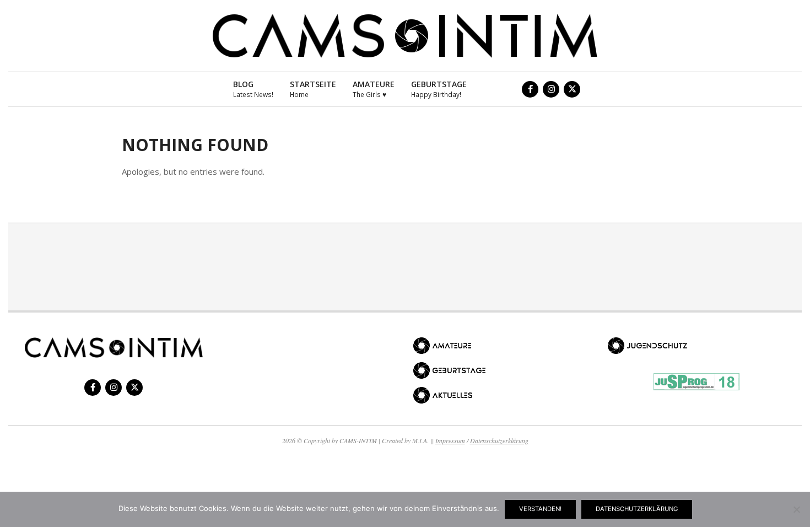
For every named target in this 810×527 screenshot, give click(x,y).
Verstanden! (540, 509)
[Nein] (796, 509)
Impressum (450, 440)
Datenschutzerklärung (499, 440)
